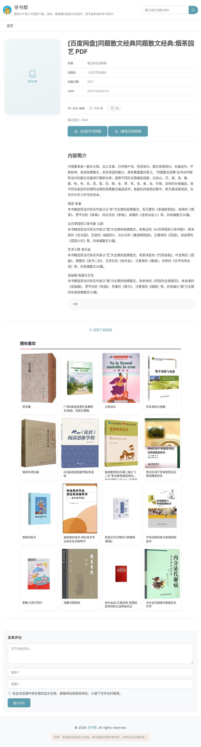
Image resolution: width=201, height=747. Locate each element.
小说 (75, 303)
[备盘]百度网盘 (131, 131)
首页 (10, 26)
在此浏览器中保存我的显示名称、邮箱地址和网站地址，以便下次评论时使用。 (67, 693)
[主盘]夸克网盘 (90, 131)
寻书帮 (21, 7)
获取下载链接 (102, 330)
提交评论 (19, 703)
